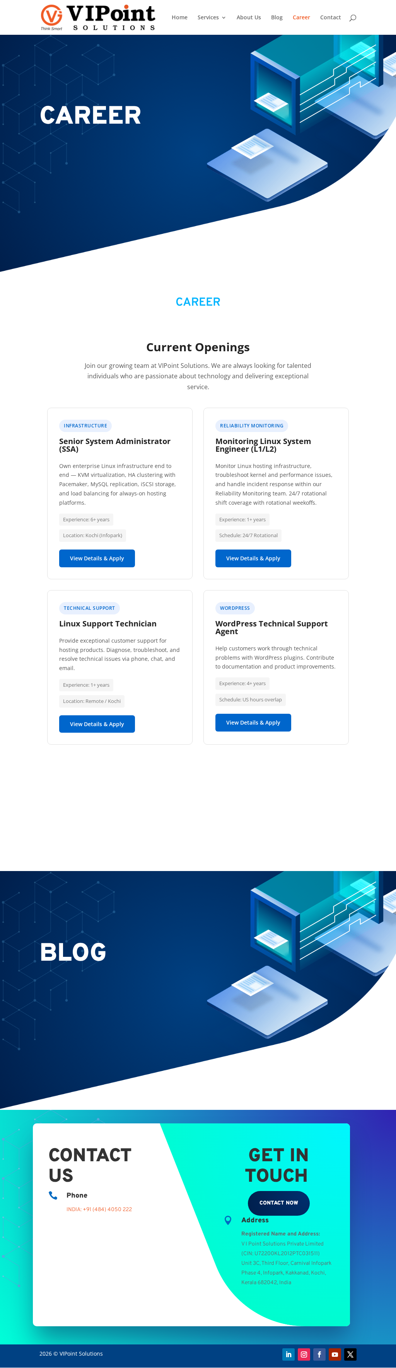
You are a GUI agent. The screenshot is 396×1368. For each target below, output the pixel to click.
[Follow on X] (350, 1354)
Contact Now (278, 1203)
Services (208, 18)
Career (301, 18)
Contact (330, 18)
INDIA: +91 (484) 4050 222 (99, 1209)
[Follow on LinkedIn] (288, 1354)
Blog (277, 18)
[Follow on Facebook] (319, 1354)
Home (180, 18)
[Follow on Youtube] (335, 1354)
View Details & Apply (97, 558)
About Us (249, 18)
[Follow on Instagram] (304, 1354)
